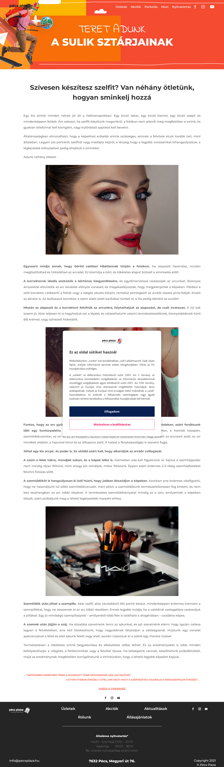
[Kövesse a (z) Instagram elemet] (112, 698)
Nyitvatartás (181, 7)
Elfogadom (112, 411)
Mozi (164, 7)
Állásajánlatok (139, 717)
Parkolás (151, 7)
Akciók (136, 7)
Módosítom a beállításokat (112, 424)
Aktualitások (155, 708)
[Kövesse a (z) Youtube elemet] (118, 698)
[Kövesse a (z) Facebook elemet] (105, 698)
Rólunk (84, 717)
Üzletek (121, 7)
